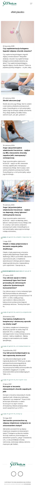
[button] (31, 4)
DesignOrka (27, 484)
